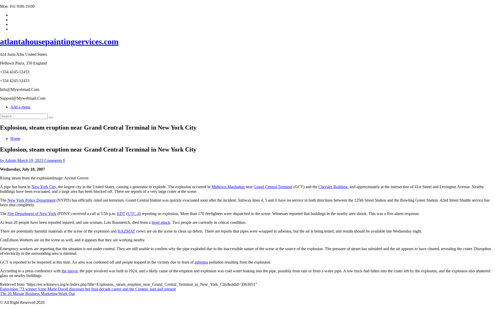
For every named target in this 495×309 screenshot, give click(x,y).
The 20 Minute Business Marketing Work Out (37, 293)
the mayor (70, 271)
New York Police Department (31, 200)
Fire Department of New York (31, 213)
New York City (43, 187)
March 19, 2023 (30, 160)
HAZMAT (126, 231)
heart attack (161, 222)
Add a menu (20, 107)
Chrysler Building (333, 187)
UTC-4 (133, 213)
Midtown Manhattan (228, 187)
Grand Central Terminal (273, 187)
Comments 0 (54, 160)
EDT (121, 213)
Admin (10, 160)
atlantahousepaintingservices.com (59, 41)
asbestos (201, 262)
